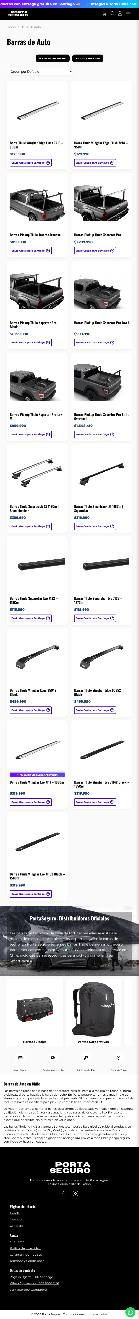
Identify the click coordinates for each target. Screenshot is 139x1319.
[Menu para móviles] (128, 14)
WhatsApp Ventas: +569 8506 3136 (34, 1283)
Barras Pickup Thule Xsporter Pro (97, 235)
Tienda (15, 1213)
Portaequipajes (35, 1042)
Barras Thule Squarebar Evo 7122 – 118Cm (34, 600)
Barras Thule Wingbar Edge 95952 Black (97, 692)
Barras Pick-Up (87, 58)
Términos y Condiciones (27, 1261)
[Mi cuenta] (120, 14)
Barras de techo (52, 58)
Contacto (16, 1225)
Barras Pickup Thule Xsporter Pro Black (33, 325)
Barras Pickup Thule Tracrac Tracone (35, 235)
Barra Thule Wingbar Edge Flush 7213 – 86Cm (36, 145)
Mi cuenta (17, 1242)
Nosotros (16, 1219)
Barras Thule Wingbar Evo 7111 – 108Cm (37, 782)
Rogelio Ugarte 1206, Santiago (31, 1277)
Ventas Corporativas (93, 1042)
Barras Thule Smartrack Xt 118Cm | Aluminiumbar (34, 508)
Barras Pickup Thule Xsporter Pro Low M (36, 416)
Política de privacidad (25, 1248)
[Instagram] (75, 1194)
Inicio (12, 27)
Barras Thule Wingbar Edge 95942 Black (33, 692)
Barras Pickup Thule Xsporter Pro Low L (101, 323)
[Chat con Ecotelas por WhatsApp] (130, 1312)
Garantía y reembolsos (26, 1254)
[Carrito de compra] (104, 14)
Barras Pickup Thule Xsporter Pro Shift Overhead (101, 416)
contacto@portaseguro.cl (28, 1289)
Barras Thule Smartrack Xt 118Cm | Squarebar (98, 508)
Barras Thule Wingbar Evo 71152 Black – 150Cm (37, 876)
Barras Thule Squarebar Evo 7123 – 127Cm (98, 600)
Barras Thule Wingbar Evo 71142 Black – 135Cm (101, 784)
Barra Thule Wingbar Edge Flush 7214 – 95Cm (101, 145)
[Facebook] (63, 1194)
